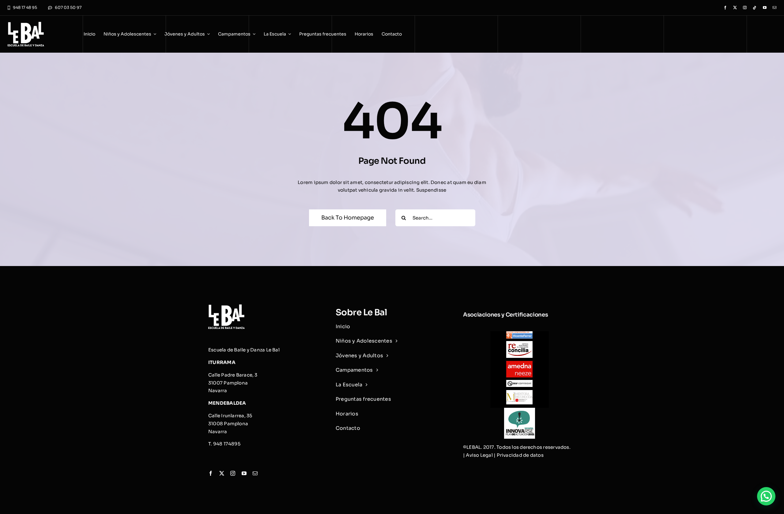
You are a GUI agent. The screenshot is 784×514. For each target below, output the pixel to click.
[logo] (26, 24)
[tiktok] (754, 7)
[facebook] (725, 7)
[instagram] (745, 7)
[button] (766, 496)
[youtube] (765, 7)
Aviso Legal (479, 455)
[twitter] (735, 7)
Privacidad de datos (520, 455)
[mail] (774, 7)
